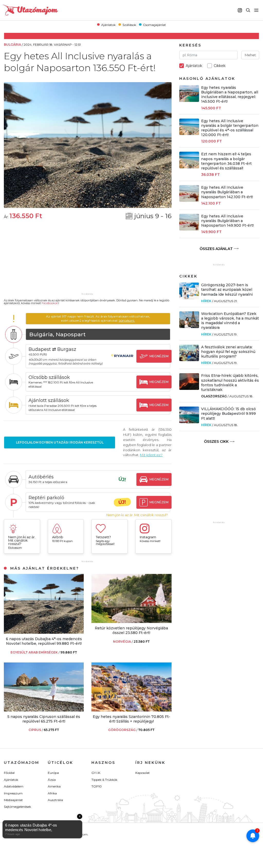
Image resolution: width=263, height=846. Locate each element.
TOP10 (96, 786)
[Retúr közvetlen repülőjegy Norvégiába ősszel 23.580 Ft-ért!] (131, 621)
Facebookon (50, 303)
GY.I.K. (96, 773)
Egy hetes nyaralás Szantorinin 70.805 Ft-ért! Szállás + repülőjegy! (131, 719)
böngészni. (127, 320)
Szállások (129, 24)
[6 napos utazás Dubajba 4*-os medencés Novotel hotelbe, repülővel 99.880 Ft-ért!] (44, 632)
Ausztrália (55, 800)
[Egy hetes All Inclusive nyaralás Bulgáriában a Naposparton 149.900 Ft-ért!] (189, 229)
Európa (53, 773)
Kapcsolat (142, 773)
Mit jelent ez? (151, 455)
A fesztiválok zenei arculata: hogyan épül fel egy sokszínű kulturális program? (228, 352)
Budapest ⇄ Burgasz (52, 349)
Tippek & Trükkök (104, 780)
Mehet (250, 55)
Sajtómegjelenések (17, 807)
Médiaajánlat (13, 800)
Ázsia (52, 780)
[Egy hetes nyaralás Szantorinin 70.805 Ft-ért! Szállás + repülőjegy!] (131, 710)
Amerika (54, 786)
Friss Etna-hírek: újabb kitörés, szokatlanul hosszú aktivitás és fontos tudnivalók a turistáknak (230, 382)
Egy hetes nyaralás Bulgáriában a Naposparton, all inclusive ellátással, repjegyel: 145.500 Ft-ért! (229, 94)
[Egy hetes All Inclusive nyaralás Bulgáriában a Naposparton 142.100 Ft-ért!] (189, 200)
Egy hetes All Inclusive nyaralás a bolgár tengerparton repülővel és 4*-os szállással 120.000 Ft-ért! (229, 128)
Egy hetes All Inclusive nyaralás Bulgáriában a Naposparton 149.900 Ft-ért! (227, 221)
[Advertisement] (87, 259)
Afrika (52, 793)
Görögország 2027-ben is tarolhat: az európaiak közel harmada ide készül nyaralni (227, 289)
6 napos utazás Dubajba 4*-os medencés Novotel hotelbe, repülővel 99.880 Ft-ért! (44, 641)
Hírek (206, 301)
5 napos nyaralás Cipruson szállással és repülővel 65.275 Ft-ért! (43, 719)
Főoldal (9, 773)
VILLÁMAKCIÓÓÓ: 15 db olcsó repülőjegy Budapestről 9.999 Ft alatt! (228, 413)
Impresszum (13, 793)
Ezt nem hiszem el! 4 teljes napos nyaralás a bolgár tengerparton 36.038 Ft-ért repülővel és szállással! (226, 161)
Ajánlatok (108, 24)
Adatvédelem (13, 786)
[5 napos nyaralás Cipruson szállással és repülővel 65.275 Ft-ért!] (44, 710)
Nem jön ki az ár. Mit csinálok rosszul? (137, 515)
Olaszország (214, 396)
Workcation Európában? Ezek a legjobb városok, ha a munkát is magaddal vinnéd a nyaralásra (230, 320)
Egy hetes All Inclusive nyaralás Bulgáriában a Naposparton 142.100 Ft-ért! (227, 192)
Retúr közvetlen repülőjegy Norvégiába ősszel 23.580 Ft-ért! (131, 630)
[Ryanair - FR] (122, 360)
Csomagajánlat (154, 24)
